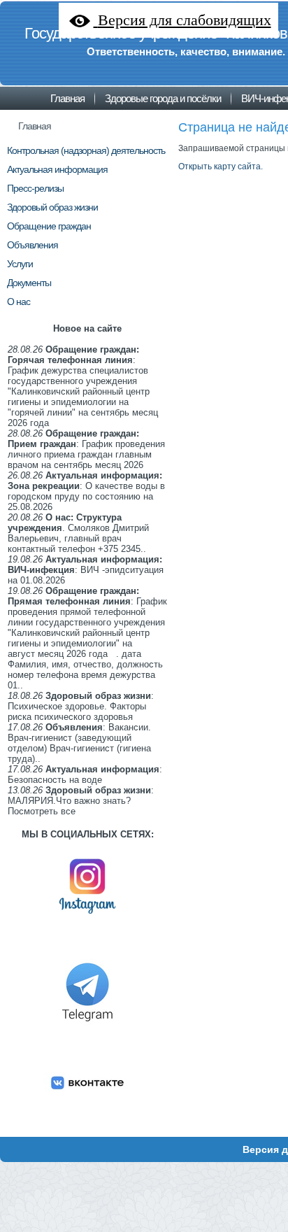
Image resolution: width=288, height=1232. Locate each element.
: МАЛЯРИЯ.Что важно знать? (81, 795)
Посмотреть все (41, 811)
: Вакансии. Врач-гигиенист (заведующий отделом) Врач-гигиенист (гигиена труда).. (79, 743)
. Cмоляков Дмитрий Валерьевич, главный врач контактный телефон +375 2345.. (78, 533)
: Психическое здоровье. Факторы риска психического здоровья (81, 706)
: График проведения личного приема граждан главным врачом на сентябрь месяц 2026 (86, 449)
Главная (34, 126)
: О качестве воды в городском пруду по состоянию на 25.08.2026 (86, 491)
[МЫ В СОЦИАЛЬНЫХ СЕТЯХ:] (87, 919)
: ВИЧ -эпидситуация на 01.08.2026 (86, 570)
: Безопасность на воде (85, 774)
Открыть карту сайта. (220, 166)
